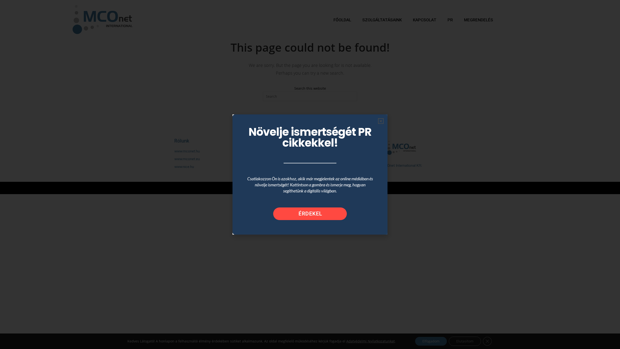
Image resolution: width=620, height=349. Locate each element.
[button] (381, 121)
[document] (310, 174)
